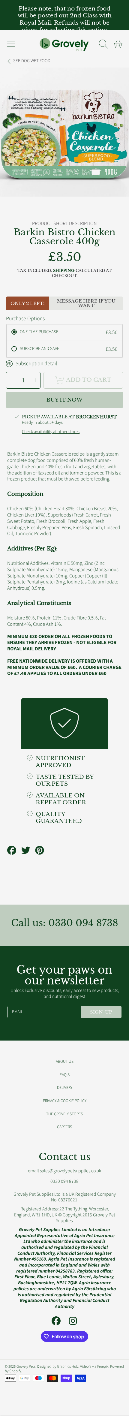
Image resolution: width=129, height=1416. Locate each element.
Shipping (63, 270)
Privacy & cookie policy (64, 1101)
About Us (65, 1061)
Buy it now (64, 400)
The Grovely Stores (64, 1114)
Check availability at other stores (51, 432)
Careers (64, 1127)
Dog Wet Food (31, 61)
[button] (11, 44)
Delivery (64, 1087)
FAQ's (65, 1074)
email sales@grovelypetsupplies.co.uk (64, 1170)
